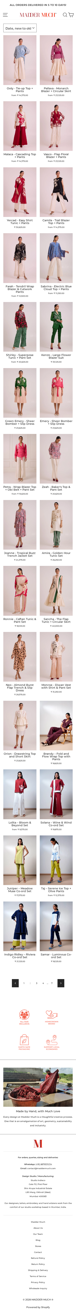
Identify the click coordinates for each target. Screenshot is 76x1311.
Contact (38, 1252)
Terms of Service (38, 1276)
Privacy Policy (38, 1282)
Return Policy (38, 1264)
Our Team (38, 1234)
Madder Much (38, 1222)
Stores (38, 1246)
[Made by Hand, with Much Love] (38, 1087)
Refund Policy (38, 1258)
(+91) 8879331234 (44, 1164)
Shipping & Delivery (38, 1270)
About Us (38, 1228)
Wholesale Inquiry (38, 1288)
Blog (38, 1240)
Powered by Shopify (38, 1307)
